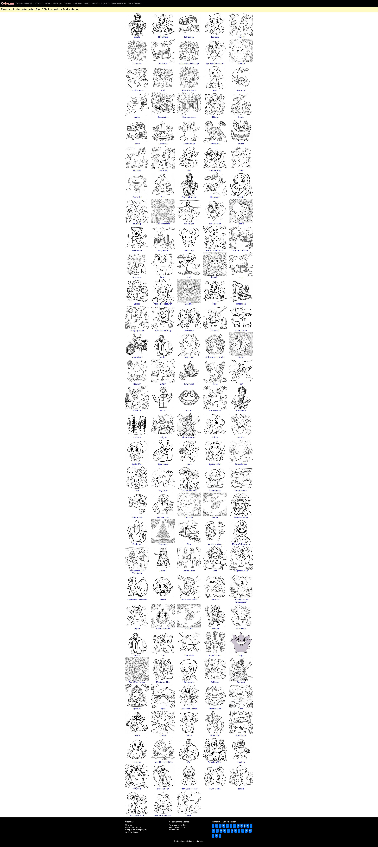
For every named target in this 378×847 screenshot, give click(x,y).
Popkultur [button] (105, 3)
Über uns (128, 825)
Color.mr (7, 3)
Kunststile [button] (38, 3)
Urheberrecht (174, 830)
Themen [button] (67, 3)
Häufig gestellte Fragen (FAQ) (136, 830)
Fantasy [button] (86, 3)
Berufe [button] (47, 3)
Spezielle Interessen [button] (118, 3)
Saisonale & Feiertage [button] (24, 3)
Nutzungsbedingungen (177, 827)
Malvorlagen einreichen (177, 825)
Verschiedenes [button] (134, 3)
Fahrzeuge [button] (57, 3)
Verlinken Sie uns (131, 832)
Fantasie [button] (95, 3)
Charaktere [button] (76, 3)
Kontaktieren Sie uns (133, 827)
